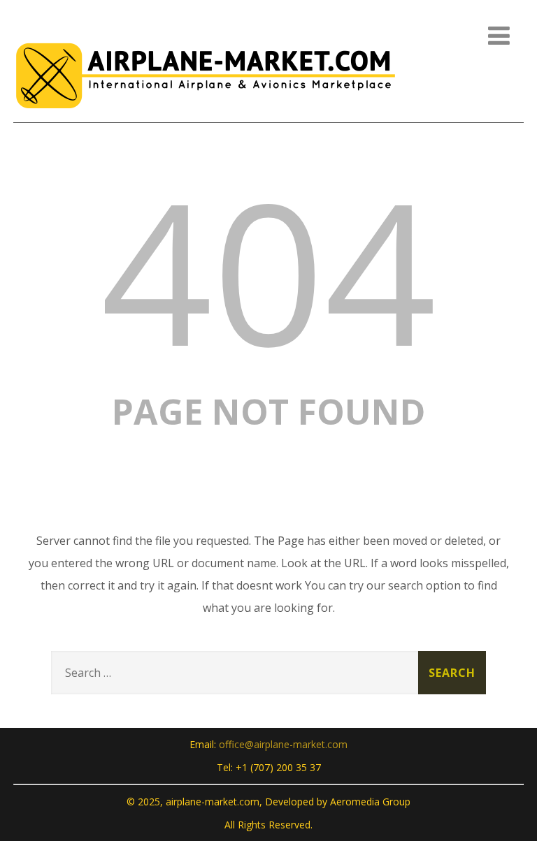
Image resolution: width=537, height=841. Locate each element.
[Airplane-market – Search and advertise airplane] (205, 114)
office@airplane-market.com (283, 744)
